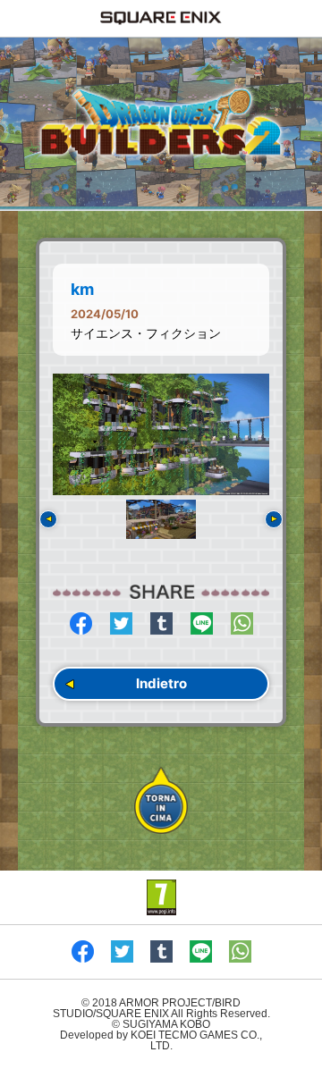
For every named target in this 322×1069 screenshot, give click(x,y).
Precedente (48, 519)
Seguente (274, 519)
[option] (161, 434)
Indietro (161, 683)
